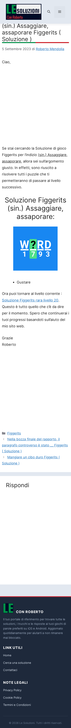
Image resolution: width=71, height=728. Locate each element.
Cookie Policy (12, 697)
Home (7, 655)
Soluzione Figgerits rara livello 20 (30, 300)
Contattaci (10, 670)
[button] (48, 12)
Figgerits (14, 433)
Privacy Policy (12, 690)
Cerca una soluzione (17, 663)
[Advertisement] (35, 106)
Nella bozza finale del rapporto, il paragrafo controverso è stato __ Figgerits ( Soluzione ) (35, 445)
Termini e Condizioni (17, 705)
